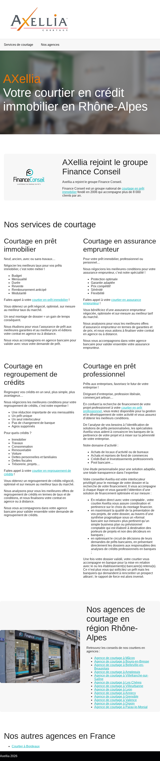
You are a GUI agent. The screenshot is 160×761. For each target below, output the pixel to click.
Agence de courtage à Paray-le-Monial (121, 707)
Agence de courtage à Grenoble (116, 696)
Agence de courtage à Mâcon (114, 658)
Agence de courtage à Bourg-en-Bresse (121, 661)
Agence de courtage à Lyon (113, 689)
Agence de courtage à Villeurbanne (118, 686)
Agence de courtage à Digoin (114, 703)
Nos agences (50, 44)
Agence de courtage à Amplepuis (117, 672)
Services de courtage (18, 44)
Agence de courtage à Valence (115, 700)
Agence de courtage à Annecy (115, 693)
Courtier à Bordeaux (26, 746)
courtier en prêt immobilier (50, 299)
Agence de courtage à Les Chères (117, 682)
